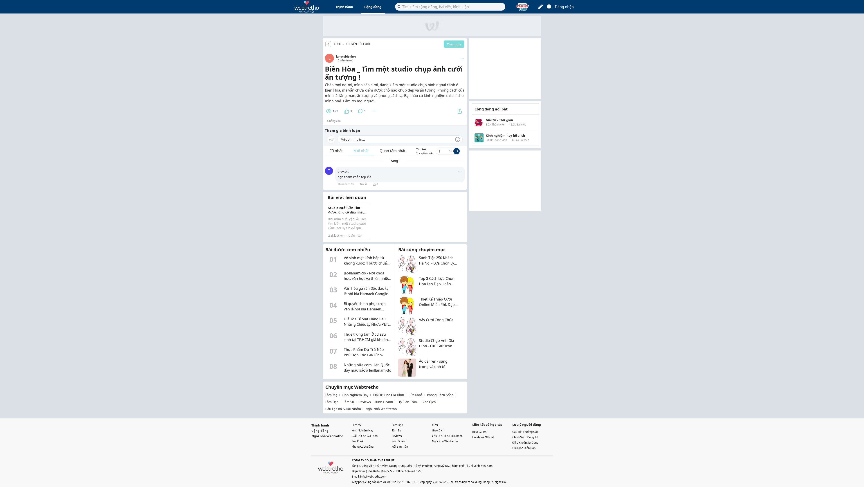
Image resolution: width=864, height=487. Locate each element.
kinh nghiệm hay (355, 395)
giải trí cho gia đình (388, 395)
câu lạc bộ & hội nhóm (343, 409)
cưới (435, 425)
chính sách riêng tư (525, 437)
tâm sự (348, 402)
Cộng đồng (372, 7)
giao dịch (428, 402)
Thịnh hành (344, 7)
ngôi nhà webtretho (381, 409)
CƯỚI (337, 44)
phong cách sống (440, 395)
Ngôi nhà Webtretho (327, 436)
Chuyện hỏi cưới (358, 44)
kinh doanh (384, 402)
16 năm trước (346, 184)
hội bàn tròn (407, 402)
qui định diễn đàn (524, 448)
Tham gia (454, 44)
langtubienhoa (346, 56)
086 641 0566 (413, 471)
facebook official (483, 437)
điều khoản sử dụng (525, 442)
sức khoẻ (416, 395)
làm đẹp (332, 402)
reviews (365, 402)
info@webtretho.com (373, 476)
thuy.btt (343, 171)
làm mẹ (331, 395)
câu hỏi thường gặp (525, 432)
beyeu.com (479, 432)
